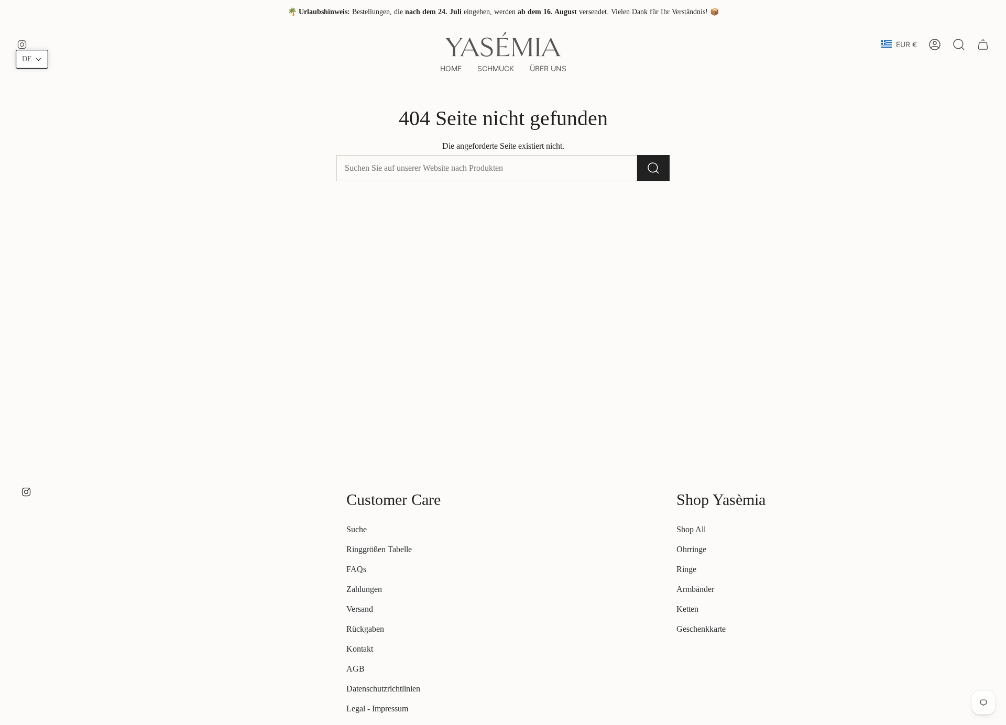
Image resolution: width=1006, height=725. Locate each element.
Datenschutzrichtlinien (383, 688)
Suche (356, 529)
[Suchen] (653, 168)
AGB (355, 668)
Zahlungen (364, 589)
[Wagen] (983, 44)
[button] (495, 69)
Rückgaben (365, 628)
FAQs (356, 569)
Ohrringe (691, 549)
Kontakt (359, 648)
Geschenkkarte (701, 628)
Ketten (687, 609)
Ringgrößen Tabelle (379, 549)
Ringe (686, 569)
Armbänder (695, 589)
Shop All (691, 529)
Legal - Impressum (377, 708)
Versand (359, 609)
